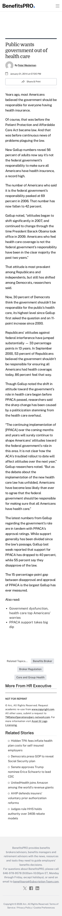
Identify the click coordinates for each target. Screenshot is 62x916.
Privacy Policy (24, 907)
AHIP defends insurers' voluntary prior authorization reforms (27, 798)
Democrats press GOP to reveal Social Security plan (31, 759)
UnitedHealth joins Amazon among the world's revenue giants (31, 785)
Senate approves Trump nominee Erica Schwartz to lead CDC (29, 771)
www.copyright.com (43, 709)
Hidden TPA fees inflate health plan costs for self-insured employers (30, 745)
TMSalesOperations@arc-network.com (27, 717)
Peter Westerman (27, 65)
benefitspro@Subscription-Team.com (36, 881)
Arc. (25, 904)
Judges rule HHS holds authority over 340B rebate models (26, 813)
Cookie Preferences (44, 907)
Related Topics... (17, 661)
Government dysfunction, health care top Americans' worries (30, 613)
